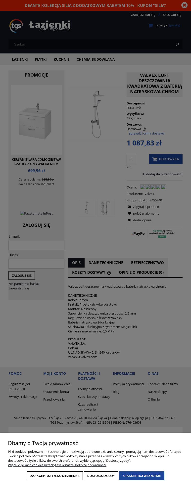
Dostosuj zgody (101, 476)
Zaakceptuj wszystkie (142, 476)
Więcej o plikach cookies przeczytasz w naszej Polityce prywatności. (57, 465)
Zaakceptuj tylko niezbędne (55, 476)
